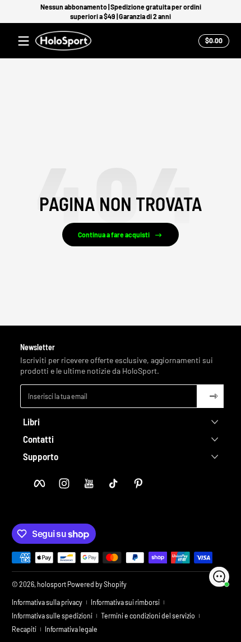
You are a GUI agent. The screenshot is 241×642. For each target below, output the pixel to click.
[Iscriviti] (210, 396)
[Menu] (23, 41)
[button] (212, 41)
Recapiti (24, 629)
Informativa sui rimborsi (125, 602)
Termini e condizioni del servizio (148, 616)
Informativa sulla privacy (47, 602)
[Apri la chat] (219, 577)
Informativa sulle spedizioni (52, 616)
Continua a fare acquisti (114, 235)
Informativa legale (71, 629)
